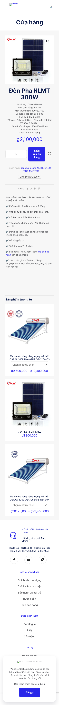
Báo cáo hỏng (29, 605)
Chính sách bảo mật (29, 586)
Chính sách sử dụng (29, 580)
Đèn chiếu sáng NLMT (31, 168)
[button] (48, 41)
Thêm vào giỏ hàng (37, 154)
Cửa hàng (29, 636)
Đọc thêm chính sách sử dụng (29, 684)
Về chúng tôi (29, 655)
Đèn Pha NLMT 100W (29, 431)
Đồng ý (30, 692)
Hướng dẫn (29, 598)
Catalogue (29, 624)
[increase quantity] (23, 154)
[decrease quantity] (9, 154)
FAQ (29, 630)
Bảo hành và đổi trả (29, 592)
